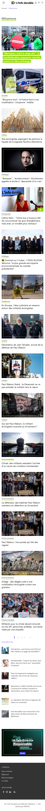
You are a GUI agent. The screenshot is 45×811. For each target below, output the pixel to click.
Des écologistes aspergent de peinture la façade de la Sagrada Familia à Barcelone (22, 140)
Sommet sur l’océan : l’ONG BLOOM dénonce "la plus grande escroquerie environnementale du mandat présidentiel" (22, 264)
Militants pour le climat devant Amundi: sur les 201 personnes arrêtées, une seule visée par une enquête (22, 626)
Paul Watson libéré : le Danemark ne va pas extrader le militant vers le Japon (21, 386)
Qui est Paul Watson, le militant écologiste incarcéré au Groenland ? (19, 425)
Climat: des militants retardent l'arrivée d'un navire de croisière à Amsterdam (21, 465)
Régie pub (5, 774)
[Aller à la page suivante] (30, 637)
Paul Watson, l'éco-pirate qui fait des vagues (20, 544)
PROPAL (27, 806)
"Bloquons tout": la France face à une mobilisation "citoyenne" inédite (20, 101)
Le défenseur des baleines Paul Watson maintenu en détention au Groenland (21, 504)
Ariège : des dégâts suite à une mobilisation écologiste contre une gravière (19, 584)
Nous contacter (7, 771)
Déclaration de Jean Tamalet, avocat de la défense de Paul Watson (22, 346)
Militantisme (13, 8)
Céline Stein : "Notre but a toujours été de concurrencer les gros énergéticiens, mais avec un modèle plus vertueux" (21, 220)
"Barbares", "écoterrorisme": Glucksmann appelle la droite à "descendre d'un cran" (22, 180)
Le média (5, 781)
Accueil (4, 8)
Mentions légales (7, 778)
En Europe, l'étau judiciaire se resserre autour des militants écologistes (21, 307)
